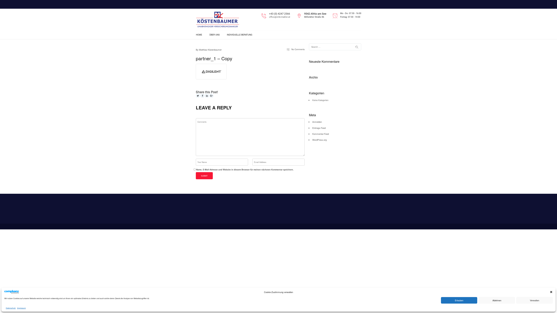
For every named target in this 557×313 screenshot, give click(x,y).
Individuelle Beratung (239, 34)
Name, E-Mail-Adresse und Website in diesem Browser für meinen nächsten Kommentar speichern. (245, 169)
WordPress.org (319, 139)
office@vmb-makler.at (279, 17)
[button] (551, 292)
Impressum (21, 308)
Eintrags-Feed (319, 127)
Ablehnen (496, 300)
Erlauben (459, 300)
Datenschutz (11, 308)
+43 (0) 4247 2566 (279, 13)
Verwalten (534, 300)
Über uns (214, 34)
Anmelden (317, 121)
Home (199, 34)
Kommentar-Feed (320, 133)
